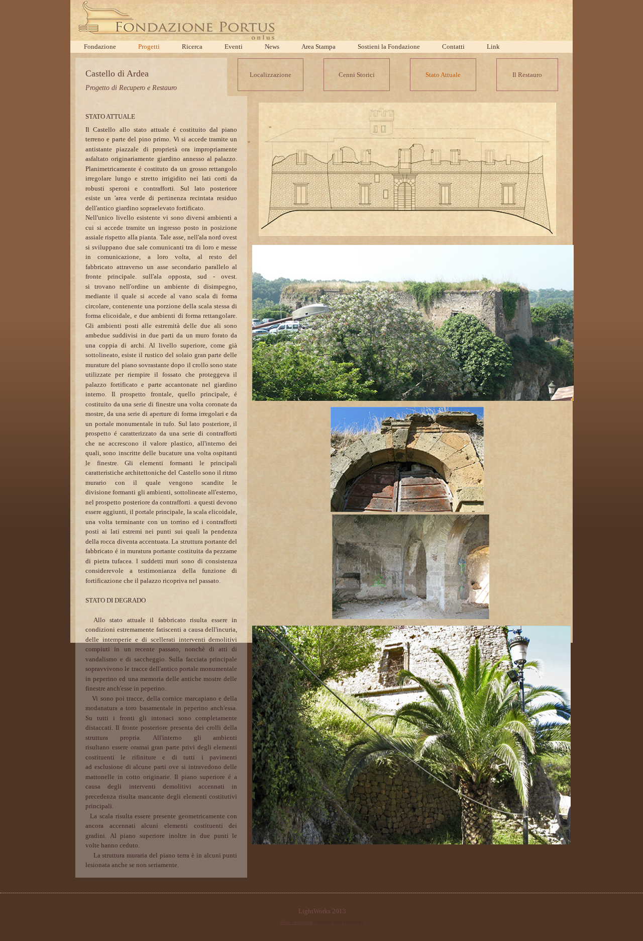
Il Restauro (527, 74)
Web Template (296, 922)
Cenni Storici (357, 74)
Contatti (453, 46)
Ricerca (192, 46)
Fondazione (100, 46)
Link (493, 46)
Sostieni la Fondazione (389, 46)
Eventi (234, 46)
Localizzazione (270, 74)
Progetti (149, 46)
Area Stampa (318, 46)
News (272, 46)
